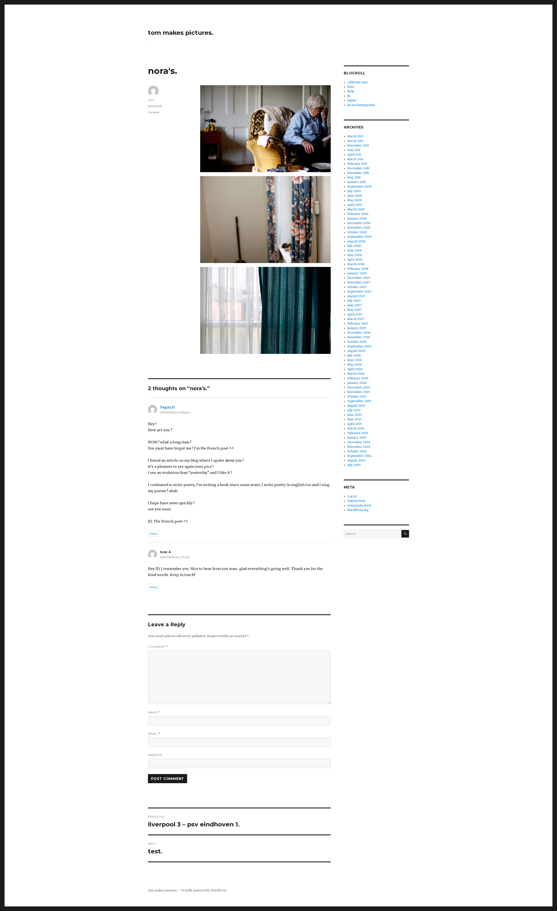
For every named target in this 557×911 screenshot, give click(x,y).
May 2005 (354, 419)
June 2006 (354, 360)
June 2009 (354, 196)
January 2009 (357, 218)
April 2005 (354, 424)
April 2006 (354, 369)
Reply (154, 533)
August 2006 (356, 351)
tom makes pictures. (180, 32)
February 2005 (357, 433)
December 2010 (358, 168)
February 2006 (357, 378)
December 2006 (358, 333)
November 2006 (358, 337)
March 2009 (355, 209)
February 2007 (357, 323)
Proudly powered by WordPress (203, 890)
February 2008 (357, 269)
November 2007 (358, 282)
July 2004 (354, 465)
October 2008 (357, 232)
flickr (351, 91)
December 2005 (358, 387)
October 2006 (357, 342)
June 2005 (354, 415)
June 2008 (354, 250)
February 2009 (357, 214)
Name (154, 712)
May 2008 (354, 255)
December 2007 (358, 278)
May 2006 (354, 364)
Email (154, 734)
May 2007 (354, 310)
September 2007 (359, 291)
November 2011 (358, 145)
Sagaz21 (167, 407)
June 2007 (354, 305)
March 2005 (355, 428)
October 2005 (356, 396)
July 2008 (354, 246)
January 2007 (356, 328)
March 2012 (355, 141)
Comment (158, 647)
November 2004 (358, 447)
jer (349, 96)
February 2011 (357, 164)
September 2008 (359, 237)
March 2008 (355, 264)
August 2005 (356, 406)
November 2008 (358, 228)
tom (151, 100)
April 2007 (354, 314)
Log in (351, 496)
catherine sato (357, 82)
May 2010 (354, 177)
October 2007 (356, 287)
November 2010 (358, 173)
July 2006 (354, 355)
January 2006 (357, 383)
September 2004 (359, 456)
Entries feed (356, 501)
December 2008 (358, 223)
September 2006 (359, 346)
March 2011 (355, 159)
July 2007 (354, 301)
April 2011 (354, 155)
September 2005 (359, 401)
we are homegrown (361, 105)
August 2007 (356, 296)
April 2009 (354, 205)
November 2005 (358, 392)
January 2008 (357, 273)
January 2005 (356, 438)
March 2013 (355, 136)
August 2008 (356, 241)
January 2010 (356, 182)
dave (350, 87)
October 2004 (357, 451)
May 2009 (354, 200)
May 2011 (353, 150)
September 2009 (359, 186)
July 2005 (354, 410)
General (153, 112)
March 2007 (355, 319)
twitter (352, 100)
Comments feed (359, 505)
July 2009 (354, 191)
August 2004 (356, 460)
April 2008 (354, 259)
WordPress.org (358, 510)
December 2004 (359, 442)
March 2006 (355, 374)
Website (155, 755)
